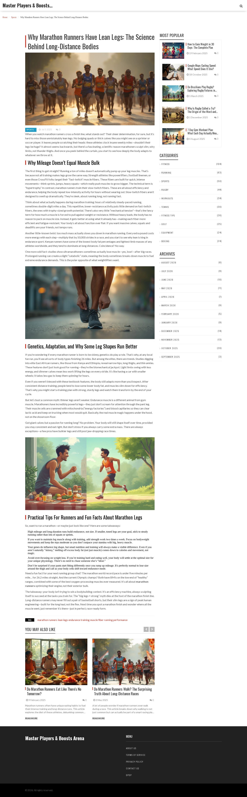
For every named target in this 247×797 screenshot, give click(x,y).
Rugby (165, 189)
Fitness (165, 164)
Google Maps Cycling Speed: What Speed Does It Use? (202, 67)
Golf (164, 224)
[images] (56, 662)
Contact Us (132, 768)
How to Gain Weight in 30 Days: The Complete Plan (201, 46)
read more (31, 718)
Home (5, 17)
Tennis (165, 206)
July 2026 (167, 271)
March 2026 (168, 305)
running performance (116, 619)
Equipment (167, 232)
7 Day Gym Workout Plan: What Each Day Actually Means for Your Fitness (203, 131)
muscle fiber (97, 619)
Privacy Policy (134, 761)
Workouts (167, 198)
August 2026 (168, 262)
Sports (13, 17)
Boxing (165, 241)
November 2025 (170, 339)
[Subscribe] (241, 6)
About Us (131, 748)
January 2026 (169, 322)
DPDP (129, 775)
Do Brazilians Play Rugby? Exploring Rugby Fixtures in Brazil (201, 88)
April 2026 (167, 296)
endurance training (79, 619)
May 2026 (166, 288)
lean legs (63, 619)
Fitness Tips (168, 215)
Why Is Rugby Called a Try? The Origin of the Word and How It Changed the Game (202, 110)
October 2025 (169, 348)
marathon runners (47, 619)
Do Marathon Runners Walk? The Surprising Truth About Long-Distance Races (123, 691)
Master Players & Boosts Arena (28, 5)
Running (166, 172)
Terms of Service (136, 754)
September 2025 (170, 356)
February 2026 (170, 313)
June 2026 (167, 279)
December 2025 (170, 331)
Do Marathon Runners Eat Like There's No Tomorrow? (54, 691)
